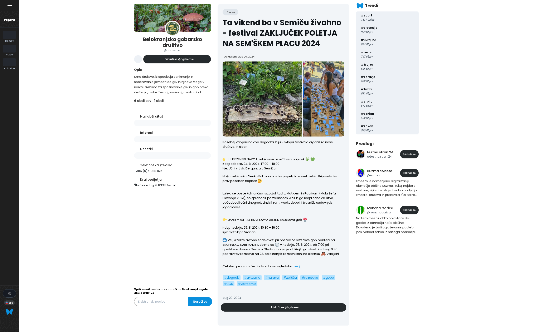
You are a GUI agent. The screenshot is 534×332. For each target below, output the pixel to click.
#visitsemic (247, 284)
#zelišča (290, 277)
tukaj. (296, 266)
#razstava (310, 277)
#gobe (328, 277)
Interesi (146, 132)
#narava (272, 277)
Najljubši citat (151, 116)
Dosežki (146, 149)
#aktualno (252, 277)
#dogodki (231, 277)
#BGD (228, 284)
